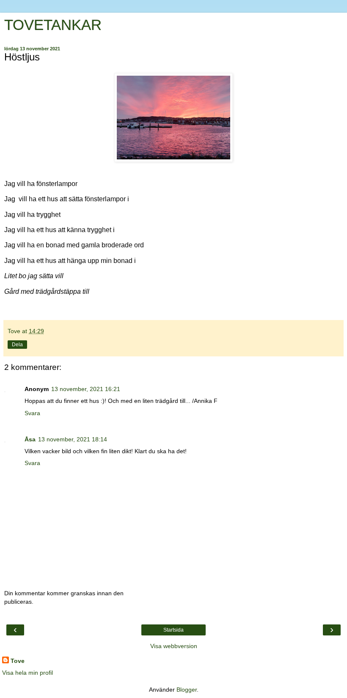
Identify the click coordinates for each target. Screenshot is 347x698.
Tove (18, 660)
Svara (32, 413)
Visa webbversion (173, 646)
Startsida (173, 630)
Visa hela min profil (27, 672)
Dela (17, 345)
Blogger (186, 689)
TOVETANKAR (53, 25)
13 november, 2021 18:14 (72, 439)
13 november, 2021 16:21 (85, 389)
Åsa (30, 439)
